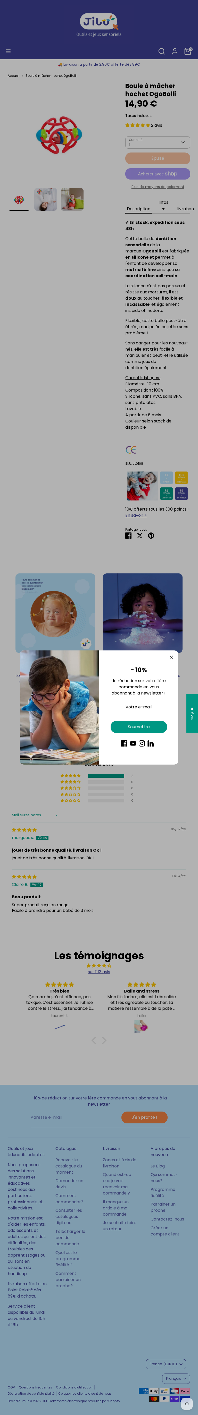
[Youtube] (133, 743)
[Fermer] (171, 657)
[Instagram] (142, 743)
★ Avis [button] (192, 713)
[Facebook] (124, 743)
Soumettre (139, 727)
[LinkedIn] (150, 743)
